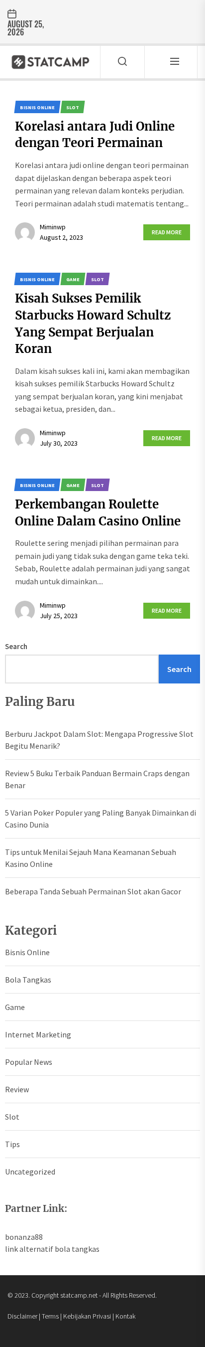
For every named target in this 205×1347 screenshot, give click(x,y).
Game (15, 1007)
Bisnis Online (27, 952)
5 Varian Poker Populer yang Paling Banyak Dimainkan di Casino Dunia (100, 819)
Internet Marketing (38, 1034)
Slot (12, 1117)
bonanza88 (24, 1237)
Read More (167, 232)
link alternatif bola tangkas (52, 1249)
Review (17, 1089)
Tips (12, 1144)
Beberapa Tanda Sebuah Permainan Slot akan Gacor (93, 891)
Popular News (28, 1062)
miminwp (53, 226)
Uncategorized (30, 1172)
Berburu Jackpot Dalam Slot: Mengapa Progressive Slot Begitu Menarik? (99, 740)
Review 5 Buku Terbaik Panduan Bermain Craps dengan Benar (97, 779)
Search (16, 646)
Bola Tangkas (28, 980)
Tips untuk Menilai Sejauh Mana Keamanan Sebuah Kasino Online (90, 858)
